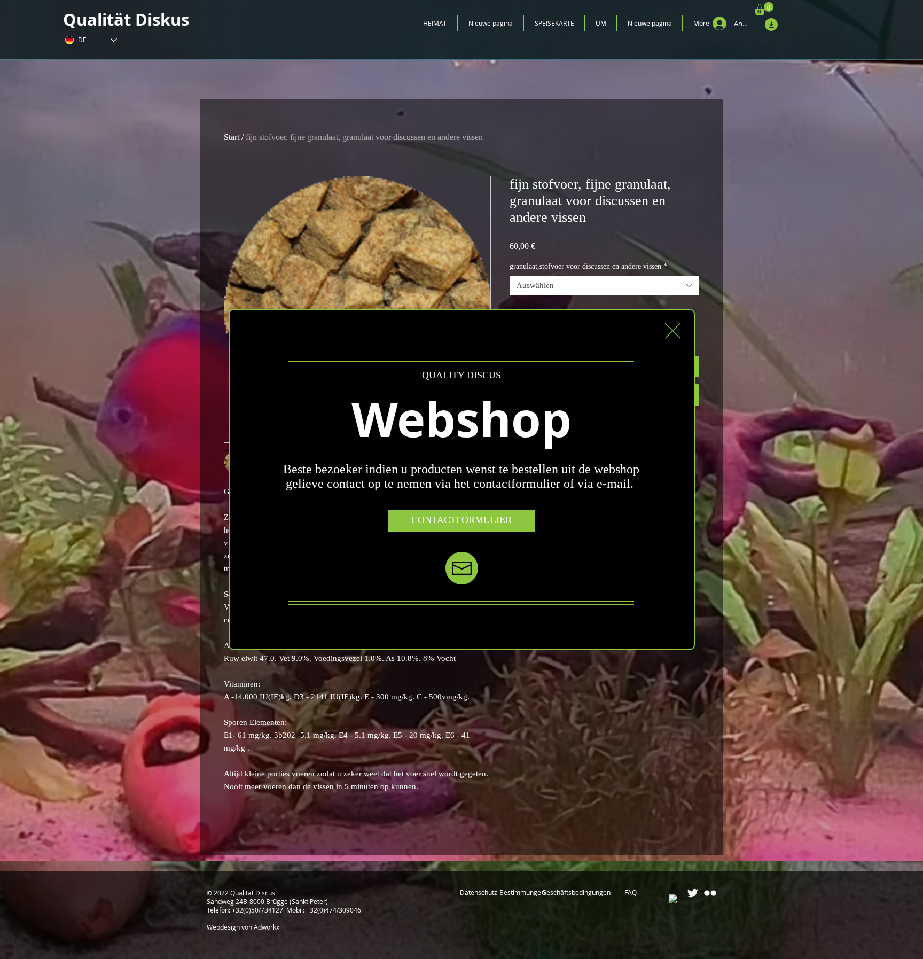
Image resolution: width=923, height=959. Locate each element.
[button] (672, 331)
